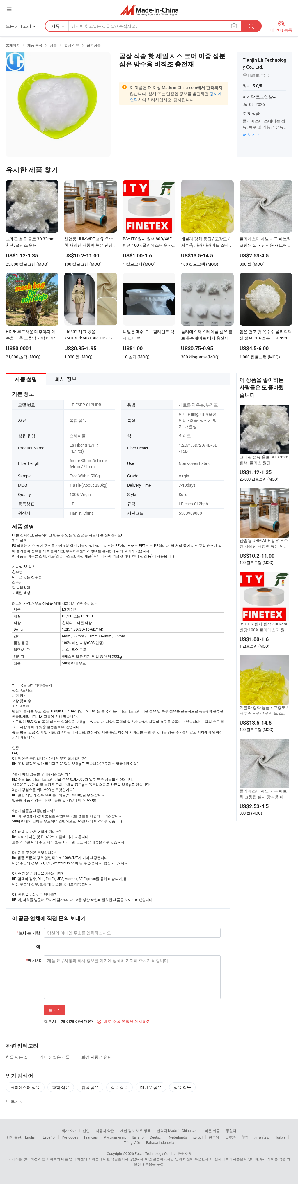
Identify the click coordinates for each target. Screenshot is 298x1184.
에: (38, 946)
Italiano (138, 1137)
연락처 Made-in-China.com (178, 1130)
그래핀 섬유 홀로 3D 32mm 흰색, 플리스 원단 (264, 459)
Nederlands (178, 1137)
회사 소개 (69, 1130)
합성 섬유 (90, 1087)
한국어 (214, 1137)
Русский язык (115, 1137)
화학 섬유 (60, 1087)
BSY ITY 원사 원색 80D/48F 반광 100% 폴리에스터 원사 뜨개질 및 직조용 (264, 627)
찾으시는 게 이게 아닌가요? (68, 1021)
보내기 (55, 1010)
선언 (86, 1130)
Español (49, 1137)
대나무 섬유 (151, 1087)
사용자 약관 (105, 1130)
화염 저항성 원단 (96, 1057)
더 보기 (249, 134)
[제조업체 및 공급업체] (149, 10)
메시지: (33, 960)
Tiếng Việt (132, 1142)
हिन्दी (245, 1137)
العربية (198, 1137)
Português (70, 1137)
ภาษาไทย (261, 1137)
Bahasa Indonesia (160, 1142)
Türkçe (280, 1137)
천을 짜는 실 (17, 1057)
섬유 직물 (182, 1087)
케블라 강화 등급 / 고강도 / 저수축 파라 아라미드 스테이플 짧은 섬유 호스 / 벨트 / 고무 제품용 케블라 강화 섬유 (264, 710)
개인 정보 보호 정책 (135, 1130)
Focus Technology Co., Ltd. (156, 1153)
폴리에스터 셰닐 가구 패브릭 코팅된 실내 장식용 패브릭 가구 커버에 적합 (264, 794)
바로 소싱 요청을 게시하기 (124, 1021)
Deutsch (156, 1137)
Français (91, 1137)
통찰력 (231, 1130)
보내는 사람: (28, 933)
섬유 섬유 (119, 1087)
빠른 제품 (212, 1130)
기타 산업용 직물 (55, 1057)
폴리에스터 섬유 (25, 1087)
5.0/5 (257, 85)
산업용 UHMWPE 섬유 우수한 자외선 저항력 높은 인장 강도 (264, 543)
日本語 (230, 1137)
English (31, 1137)
